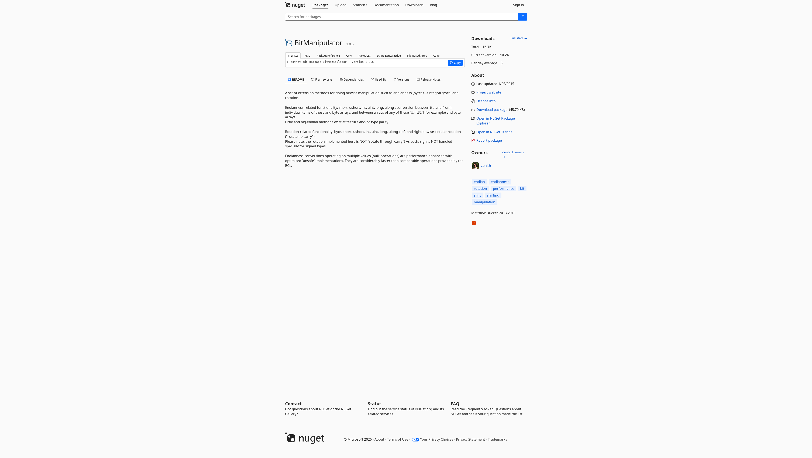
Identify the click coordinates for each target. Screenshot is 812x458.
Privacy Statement (470, 439)
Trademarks (497, 439)
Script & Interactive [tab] (389, 55)
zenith (486, 165)
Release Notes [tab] (430, 79)
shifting (493, 195)
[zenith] (475, 166)
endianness (500, 181)
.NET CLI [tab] (293, 55)
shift (477, 195)
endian (479, 181)
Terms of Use (397, 439)
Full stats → (519, 38)
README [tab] (297, 79)
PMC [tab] (307, 55)
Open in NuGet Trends (494, 132)
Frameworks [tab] (323, 79)
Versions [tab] (403, 79)
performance (503, 188)
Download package (491, 109)
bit (522, 188)
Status (374, 403)
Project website (488, 92)
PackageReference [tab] (328, 55)
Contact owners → (513, 154)
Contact (293, 403)
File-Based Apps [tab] (417, 55)
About (379, 439)
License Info (486, 101)
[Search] (522, 17)
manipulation (484, 202)
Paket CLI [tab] (364, 55)
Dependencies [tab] (353, 79)
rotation (480, 188)
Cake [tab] (436, 55)
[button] (455, 63)
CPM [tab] (349, 55)
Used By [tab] (380, 79)
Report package (489, 140)
